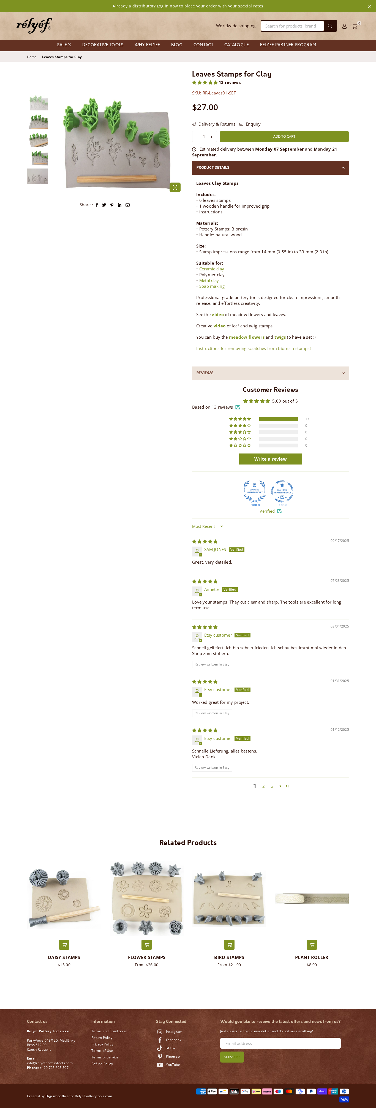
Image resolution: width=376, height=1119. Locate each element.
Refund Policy (102, 1063)
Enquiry (252, 124)
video (218, 314)
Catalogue (236, 45)
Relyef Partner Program (288, 45)
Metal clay (209, 280)
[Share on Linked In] (120, 205)
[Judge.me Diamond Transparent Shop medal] (282, 491)
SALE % (64, 45)
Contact (203, 45)
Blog (176, 45)
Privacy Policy (102, 1044)
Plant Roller (312, 957)
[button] (205, 83)
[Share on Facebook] (97, 205)
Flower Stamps (147, 957)
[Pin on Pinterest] (112, 205)
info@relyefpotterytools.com (50, 1063)
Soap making (212, 286)
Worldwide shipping (235, 25)
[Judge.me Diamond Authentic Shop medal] (255, 491)
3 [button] (272, 786)
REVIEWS (205, 373)
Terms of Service (105, 1057)
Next (179, 145)
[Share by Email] (128, 205)
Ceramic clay (211, 268)
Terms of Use (102, 1050)
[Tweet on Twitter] (104, 205)
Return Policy (101, 1037)
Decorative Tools (103, 45)
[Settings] (344, 26)
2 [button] (263, 786)
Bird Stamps (229, 957)
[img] (205, 541)
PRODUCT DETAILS (213, 168)
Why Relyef (147, 45)
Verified (267, 511)
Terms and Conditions (109, 1031)
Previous (55, 145)
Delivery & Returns (216, 124)
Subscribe (232, 1057)
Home (32, 57)
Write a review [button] (270, 459)
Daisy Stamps (64, 957)
